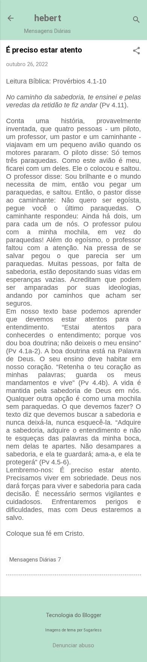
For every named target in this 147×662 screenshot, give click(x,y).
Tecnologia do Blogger (73, 615)
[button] (136, 51)
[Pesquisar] (136, 20)
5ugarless (93, 630)
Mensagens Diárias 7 (35, 559)
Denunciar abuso (73, 645)
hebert (47, 18)
